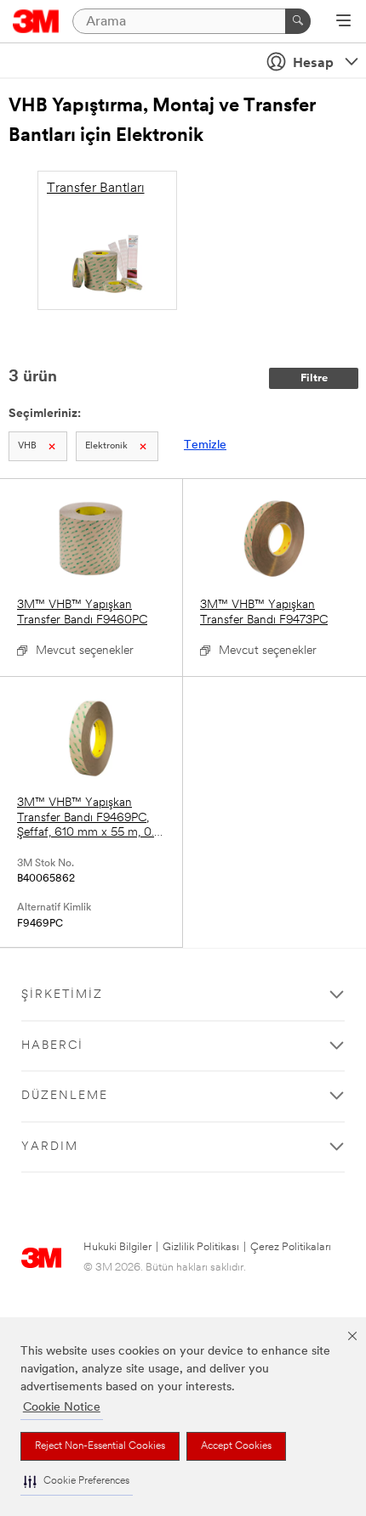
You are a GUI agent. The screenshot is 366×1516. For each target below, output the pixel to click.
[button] (76, 1482)
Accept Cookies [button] (236, 1446)
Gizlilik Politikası (201, 1247)
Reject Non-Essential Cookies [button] (100, 1446)
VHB (27, 446)
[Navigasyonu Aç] (343, 22)
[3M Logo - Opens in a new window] (36, 21)
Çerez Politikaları (290, 1247)
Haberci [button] (52, 1046)
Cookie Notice (61, 1407)
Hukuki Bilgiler (117, 1247)
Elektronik (106, 446)
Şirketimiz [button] (62, 995)
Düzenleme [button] (64, 1096)
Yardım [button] (49, 1147)
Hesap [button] (313, 63)
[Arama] (298, 21)
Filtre (314, 378)
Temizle (205, 445)
